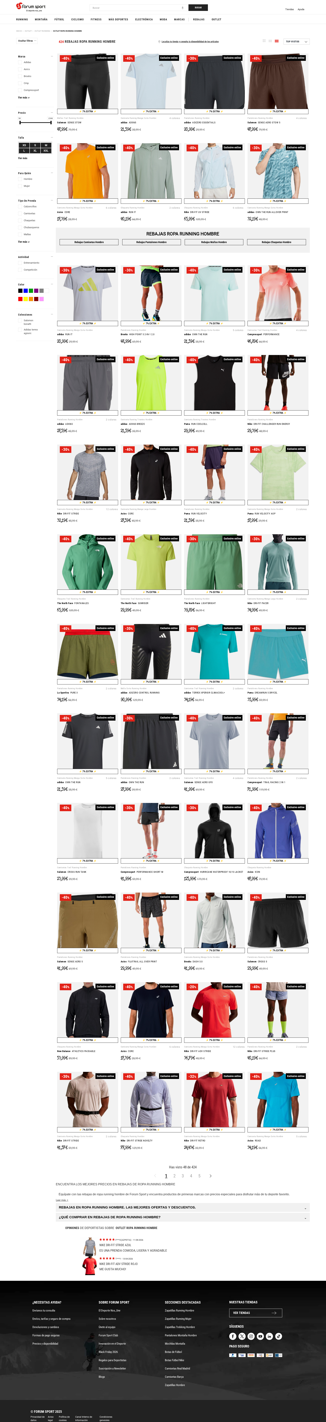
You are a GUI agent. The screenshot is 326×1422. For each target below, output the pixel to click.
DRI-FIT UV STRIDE (196, 212)
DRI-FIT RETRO (194, 1140)
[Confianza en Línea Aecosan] (269, 1355)
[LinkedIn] (269, 1336)
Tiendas (289, 9)
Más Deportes (118, 19)
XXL (46, 150)
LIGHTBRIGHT (200, 603)
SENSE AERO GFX (198, 782)
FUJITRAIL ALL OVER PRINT (139, 961)
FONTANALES (73, 603)
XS (24, 145)
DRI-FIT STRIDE (68, 513)
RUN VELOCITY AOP (261, 513)
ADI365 (128, 122)
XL (35, 150)
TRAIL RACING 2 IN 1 (266, 782)
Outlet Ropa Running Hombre (67, 31)
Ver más (23, 97)
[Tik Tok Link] (278, 1336)
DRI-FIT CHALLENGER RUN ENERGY (269, 424)
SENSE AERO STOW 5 (264, 122)
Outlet (216, 19)
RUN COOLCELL (195, 424)
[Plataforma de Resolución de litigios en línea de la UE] (278, 1355)
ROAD (254, 1140)
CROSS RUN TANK (71, 871)
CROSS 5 (257, 961)
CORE (63, 212)
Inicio (19, 31)
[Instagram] (251, 1336)
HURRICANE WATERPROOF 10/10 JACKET (213, 871)
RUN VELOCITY (195, 513)
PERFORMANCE (264, 334)
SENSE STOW (69, 122)
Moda (163, 19)
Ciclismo (77, 19)
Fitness (96, 19)
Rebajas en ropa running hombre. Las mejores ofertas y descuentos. (183, 1207)
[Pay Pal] (232, 1355)
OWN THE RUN (196, 334)
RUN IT (128, 212)
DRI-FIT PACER (258, 603)
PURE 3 (67, 692)
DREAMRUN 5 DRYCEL (263, 692)
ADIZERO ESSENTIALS (199, 122)
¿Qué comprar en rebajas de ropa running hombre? (183, 1217)
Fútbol (59, 19)
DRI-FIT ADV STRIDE (197, 1051)
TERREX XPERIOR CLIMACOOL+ (204, 692)
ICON (254, 871)
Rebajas (199, 19)
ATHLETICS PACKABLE (76, 1051)
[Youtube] (260, 1336)
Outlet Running (42, 31)
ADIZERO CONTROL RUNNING (140, 692)
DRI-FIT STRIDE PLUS (261, 1051)
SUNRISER (134, 603)
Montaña (41, 19)
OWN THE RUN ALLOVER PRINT (268, 212)
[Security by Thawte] (260, 1355)
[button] (318, 1408)
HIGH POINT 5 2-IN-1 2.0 (138, 334)
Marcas (179, 19)
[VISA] (242, 1355)
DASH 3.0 (193, 961)
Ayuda (301, 9)
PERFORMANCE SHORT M (142, 871)
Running (22, 19)
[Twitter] (242, 1336)
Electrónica (144, 19)
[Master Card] (251, 1355)
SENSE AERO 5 (70, 961)
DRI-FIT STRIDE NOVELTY (137, 1140)
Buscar (198, 7)
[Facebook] (232, 1336)
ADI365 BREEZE (133, 424)
